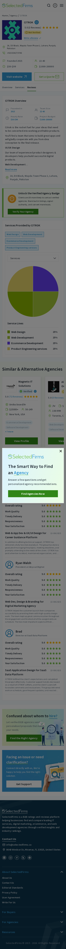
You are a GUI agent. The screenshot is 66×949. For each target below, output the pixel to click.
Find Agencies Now (33, 493)
